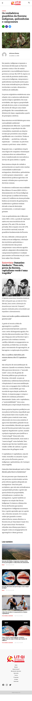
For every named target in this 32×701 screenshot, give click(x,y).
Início (16, 665)
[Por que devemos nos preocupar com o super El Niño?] (16, 577)
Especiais (16, 681)
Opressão (16, 673)
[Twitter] (10, 685)
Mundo (16, 667)
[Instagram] (7, 685)
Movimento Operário (16, 671)
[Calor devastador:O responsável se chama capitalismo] (16, 603)
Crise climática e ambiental (7, 615)
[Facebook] (3, 685)
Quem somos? (16, 669)
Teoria (16, 675)
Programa (16, 677)
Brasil (3, 564)
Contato (16, 679)
